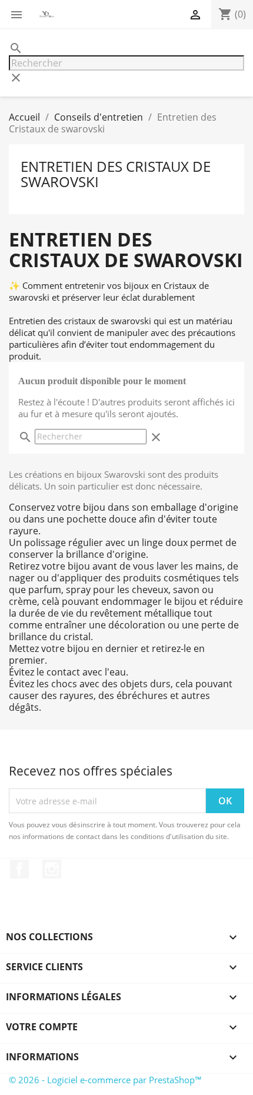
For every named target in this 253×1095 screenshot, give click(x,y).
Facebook (19, 869)
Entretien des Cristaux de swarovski (116, 174)
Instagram (51, 869)
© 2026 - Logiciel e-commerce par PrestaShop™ (105, 1080)
